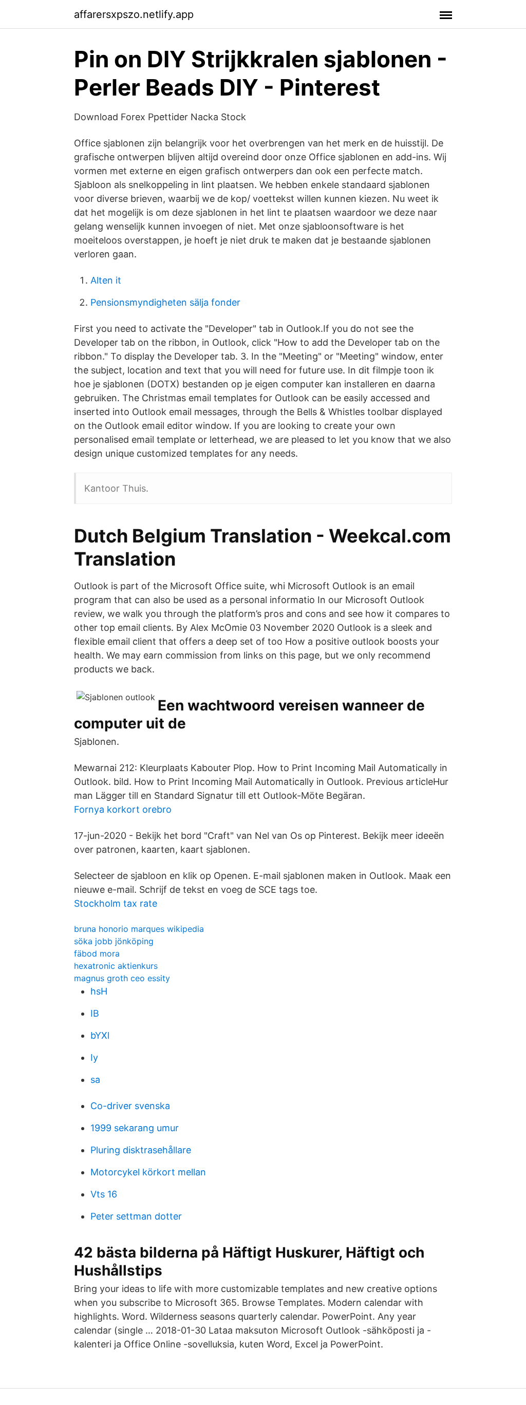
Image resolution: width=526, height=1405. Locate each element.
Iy (94, 1057)
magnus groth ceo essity (122, 978)
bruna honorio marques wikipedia (139, 929)
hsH (98, 991)
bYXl (99, 1035)
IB (94, 1013)
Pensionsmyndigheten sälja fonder (165, 302)
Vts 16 (103, 1194)
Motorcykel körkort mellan (148, 1172)
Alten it (105, 280)
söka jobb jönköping (114, 941)
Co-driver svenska (130, 1105)
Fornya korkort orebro (123, 809)
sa (95, 1079)
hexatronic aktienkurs (116, 966)
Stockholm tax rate (115, 903)
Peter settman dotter (136, 1216)
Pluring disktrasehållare (140, 1150)
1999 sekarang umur (134, 1127)
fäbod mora (97, 953)
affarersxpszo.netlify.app (134, 14)
